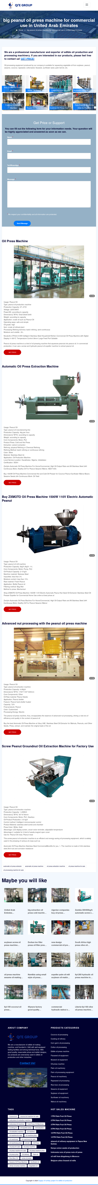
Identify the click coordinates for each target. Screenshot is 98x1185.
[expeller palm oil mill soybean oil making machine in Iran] (60, 961)
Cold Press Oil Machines (35, 1124)
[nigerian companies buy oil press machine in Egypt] (60, 896)
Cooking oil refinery (58, 1039)
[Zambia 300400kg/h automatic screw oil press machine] (84, 896)
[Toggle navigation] (86, 4)
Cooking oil (13, 1128)
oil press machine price (37, 1150)
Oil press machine (57, 1064)
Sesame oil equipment (59, 1089)
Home (21, 30)
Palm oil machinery (58, 1068)
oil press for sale (14, 1147)
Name (10, 137)
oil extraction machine (16, 1131)
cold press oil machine (16, 1124)
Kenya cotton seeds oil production (65, 1148)
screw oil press (26, 1158)
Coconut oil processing (59, 1034)
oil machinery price (15, 1143)
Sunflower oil (35, 1162)
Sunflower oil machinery (60, 1097)
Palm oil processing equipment (62, 1072)
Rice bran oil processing (60, 1085)
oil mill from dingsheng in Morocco (65, 1156)
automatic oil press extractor (12, 866)
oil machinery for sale (28, 1139)
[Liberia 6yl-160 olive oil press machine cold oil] (84, 993)
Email (10, 151)
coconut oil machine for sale (29, 1116)
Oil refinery (25, 1154)
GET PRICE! (27, 58)
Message (11, 179)
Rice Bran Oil (13, 1158)
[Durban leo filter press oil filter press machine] (37, 928)
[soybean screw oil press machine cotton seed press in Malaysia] (13, 928)
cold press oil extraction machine (20, 1120)
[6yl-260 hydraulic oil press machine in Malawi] (84, 961)
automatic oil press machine (34, 866)
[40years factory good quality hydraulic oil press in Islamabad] (37, 993)
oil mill (27, 1143)
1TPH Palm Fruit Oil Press (61, 1116)
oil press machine (29, 1147)
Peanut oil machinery (59, 1076)
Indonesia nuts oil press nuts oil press (66, 1152)
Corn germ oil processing (60, 1043)
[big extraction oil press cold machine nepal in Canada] (37, 896)
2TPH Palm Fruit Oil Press (61, 1120)
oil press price (13, 1154)
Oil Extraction (39, 1128)
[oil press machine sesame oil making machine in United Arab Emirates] (13, 961)
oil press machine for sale (76, 866)
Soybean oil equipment (59, 1093)
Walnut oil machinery (58, 1101)
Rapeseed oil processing (60, 1080)
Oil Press (36, 1143)
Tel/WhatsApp (13, 165)
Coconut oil (13, 1116)
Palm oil (35, 1154)
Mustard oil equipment (59, 1059)
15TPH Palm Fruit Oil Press (62, 1137)
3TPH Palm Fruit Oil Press (61, 1124)
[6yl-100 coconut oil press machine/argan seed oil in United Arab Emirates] (13, 993)
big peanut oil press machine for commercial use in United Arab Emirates (54, 30)
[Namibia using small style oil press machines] (37, 961)
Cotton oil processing (59, 1047)
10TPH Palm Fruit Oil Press (62, 1133)
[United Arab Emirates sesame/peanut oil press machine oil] (13, 896)
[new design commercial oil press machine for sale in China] (60, 928)
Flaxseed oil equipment (59, 1055)
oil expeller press (25, 1128)
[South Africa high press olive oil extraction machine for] (84, 928)
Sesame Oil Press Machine (18, 1162)
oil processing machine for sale (13, 870)
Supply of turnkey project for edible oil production (55, 1180)
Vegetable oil (33, 1166)
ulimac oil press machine (17, 1166)
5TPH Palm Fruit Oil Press (61, 1128)
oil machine (31, 1131)
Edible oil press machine (60, 1051)
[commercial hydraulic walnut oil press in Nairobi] (60, 993)
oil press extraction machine (56, 866)
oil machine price (31, 1135)
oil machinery (13, 1139)
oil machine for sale (15, 1135)
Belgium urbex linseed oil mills (63, 1160)
